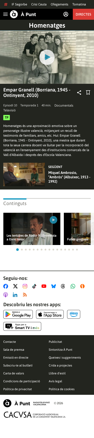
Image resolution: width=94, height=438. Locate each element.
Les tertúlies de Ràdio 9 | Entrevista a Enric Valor (31, 237)
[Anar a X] (16, 286)
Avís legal (55, 381)
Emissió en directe (15, 357)
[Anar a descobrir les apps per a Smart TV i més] (22, 326)
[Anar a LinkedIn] (16, 294)
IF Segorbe (19, 4)
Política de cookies (62, 389)
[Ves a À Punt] (23, 14)
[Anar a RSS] (25, 294)
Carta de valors (13, 373)
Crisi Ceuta (39, 4)
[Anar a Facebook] (6, 286)
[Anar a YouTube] (45, 286)
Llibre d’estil (57, 373)
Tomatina (79, 4)
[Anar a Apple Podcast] (6, 294)
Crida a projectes (60, 365)
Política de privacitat (17, 389)
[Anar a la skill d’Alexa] (73, 314)
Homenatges (47, 25)
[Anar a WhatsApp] (74, 286)
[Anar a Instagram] (26, 286)
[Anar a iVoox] (83, 286)
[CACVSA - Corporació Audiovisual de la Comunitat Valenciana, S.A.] (34, 415)
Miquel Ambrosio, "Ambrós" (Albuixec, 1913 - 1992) (69, 177)
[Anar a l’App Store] (50, 314)
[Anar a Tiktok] (35, 286)
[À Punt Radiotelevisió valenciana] (26, 403)
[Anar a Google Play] (18, 314)
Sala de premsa (13, 349)
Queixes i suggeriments (65, 357)
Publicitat (55, 341)
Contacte (9, 341)
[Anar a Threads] (64, 286)
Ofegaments (59, 4)
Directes (83, 14)
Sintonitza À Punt (60, 349)
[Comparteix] (79, 92)
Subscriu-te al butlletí (18, 365)
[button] (17, 249)
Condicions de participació (21, 381)
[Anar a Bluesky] (54, 286)
